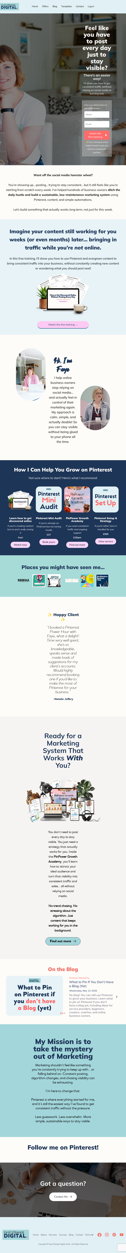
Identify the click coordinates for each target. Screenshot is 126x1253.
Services (53, 1234)
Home (35, 6)
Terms (88, 1234)
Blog (55, 6)
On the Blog (63, 969)
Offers (45, 6)
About (44, 1234)
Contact (80, 6)
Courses (63, 1234)
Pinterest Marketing (79, 977)
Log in (91, 6)
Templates (66, 6)
